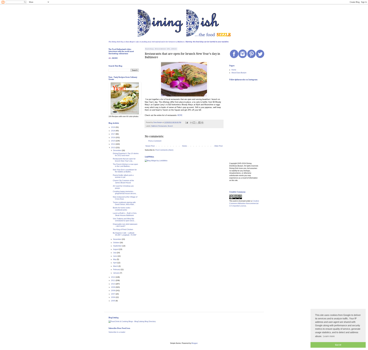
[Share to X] (196, 122)
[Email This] (191, 122)
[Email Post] (186, 122)
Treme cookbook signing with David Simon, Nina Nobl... (124, 203)
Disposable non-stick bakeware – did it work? (125, 225)
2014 (113, 144)
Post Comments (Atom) (164, 150)
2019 (113, 127)
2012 (113, 277)
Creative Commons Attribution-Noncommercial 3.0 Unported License (244, 203)
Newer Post (150, 146)
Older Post (218, 146)
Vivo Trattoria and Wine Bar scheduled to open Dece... (124, 220)
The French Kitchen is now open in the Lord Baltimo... (125, 165)
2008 (113, 291)
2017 (113, 134)
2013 (113, 148)
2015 (113, 141)
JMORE (115, 58)
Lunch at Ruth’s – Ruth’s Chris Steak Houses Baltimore (125, 214)
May (115, 259)
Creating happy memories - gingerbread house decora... (125, 192)
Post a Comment (154, 141)
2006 (113, 297)
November (117, 239)
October (116, 243)
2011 (113, 280)
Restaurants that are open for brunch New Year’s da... (124, 160)
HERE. (180, 115)
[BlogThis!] (194, 122)
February (117, 270)
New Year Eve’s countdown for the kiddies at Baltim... (125, 171)
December (117, 150)
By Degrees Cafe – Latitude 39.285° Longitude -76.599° (125, 234)
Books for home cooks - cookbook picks (122, 209)
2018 (113, 131)
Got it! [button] (338, 345)
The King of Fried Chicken (123, 229)
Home (184, 146)
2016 (113, 137)
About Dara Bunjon (238, 73)
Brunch (170, 126)
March (115, 266)
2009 (113, 287)
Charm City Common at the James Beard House (123, 182)
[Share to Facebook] (199, 122)
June (115, 256)
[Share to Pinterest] (202, 122)
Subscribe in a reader (117, 332)
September (117, 246)
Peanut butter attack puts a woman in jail (123, 176)
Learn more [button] (329, 336)
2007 (113, 294)
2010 (113, 284)
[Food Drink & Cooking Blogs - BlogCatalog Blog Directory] (132, 321)
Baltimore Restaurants (159, 126)
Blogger (194, 343)
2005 (113, 301)
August (116, 249)
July (115, 253)
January (116, 273)
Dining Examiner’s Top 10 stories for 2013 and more (126, 154)
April (115, 263)
